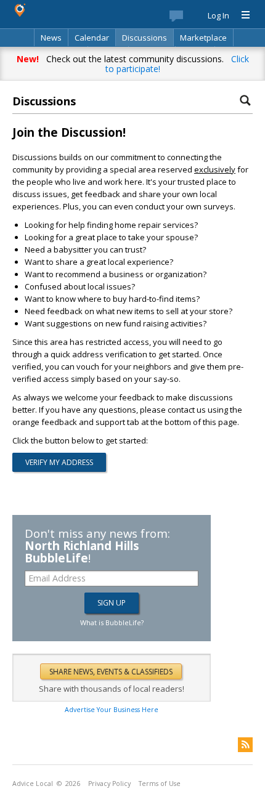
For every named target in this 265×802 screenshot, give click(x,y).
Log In (218, 15)
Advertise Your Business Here (111, 709)
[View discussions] (188, 18)
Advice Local (32, 783)
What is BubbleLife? (112, 622)
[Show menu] (241, 15)
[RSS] (245, 744)
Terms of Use (160, 783)
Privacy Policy (109, 783)
